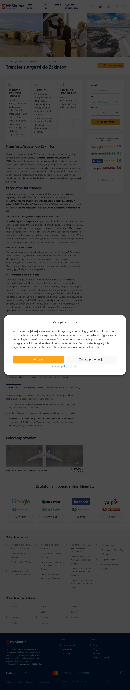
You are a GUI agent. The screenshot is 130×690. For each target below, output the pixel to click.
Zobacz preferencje (91, 359)
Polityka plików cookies (65, 366)
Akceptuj (38, 359)
